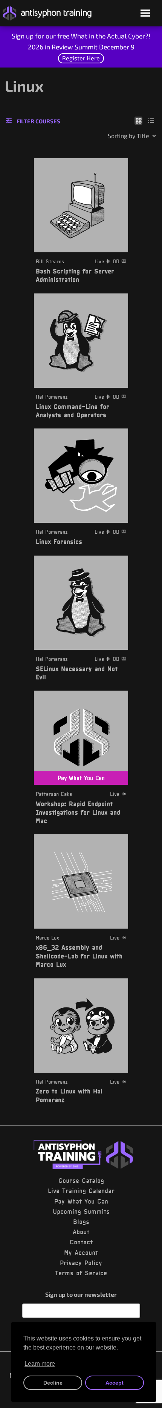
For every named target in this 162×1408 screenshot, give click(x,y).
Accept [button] (114, 1383)
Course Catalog (81, 1180)
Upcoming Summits (81, 1211)
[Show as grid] (138, 120)
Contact (81, 1242)
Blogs (81, 1221)
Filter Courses (38, 121)
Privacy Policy (81, 1262)
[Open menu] (145, 14)
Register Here (81, 57)
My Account (81, 1252)
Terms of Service (81, 1273)
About (81, 1231)
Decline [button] (53, 1383)
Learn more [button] (39, 1363)
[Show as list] (151, 120)
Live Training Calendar (81, 1190)
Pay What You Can (81, 1201)
